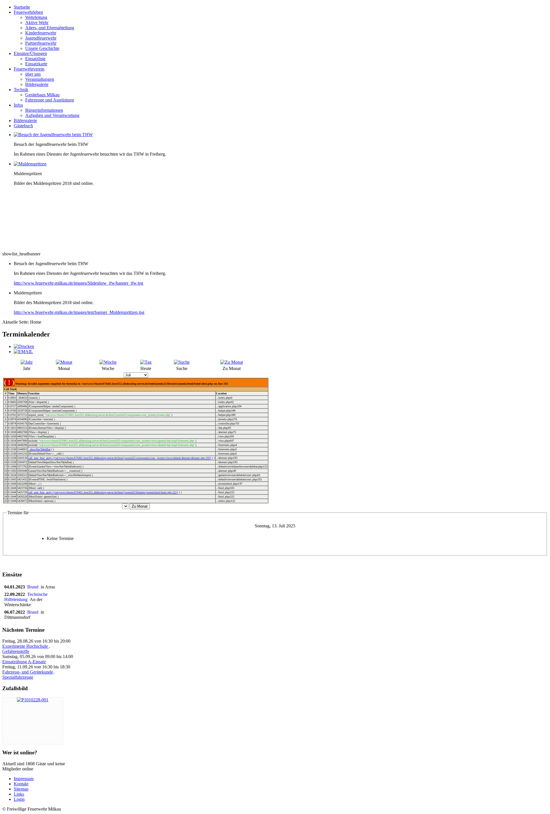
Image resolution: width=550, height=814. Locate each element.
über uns (33, 74)
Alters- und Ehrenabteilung (49, 27)
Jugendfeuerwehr (40, 38)
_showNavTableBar (39, 449)
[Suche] (182, 362)
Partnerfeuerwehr (40, 43)
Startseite (22, 7)
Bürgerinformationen (44, 110)
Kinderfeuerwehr (40, 32)
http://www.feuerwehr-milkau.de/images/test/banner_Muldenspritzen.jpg (79, 312)
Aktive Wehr (36, 22)
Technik (21, 89)
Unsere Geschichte (42, 48)
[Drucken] (24, 346)
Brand (34, 586)
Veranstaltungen (39, 79)
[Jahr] (27, 362)
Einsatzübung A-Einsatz (24, 661)
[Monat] (64, 362)
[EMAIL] (23, 351)
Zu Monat (140, 506)
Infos (18, 105)
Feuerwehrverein (29, 68)
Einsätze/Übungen (30, 53)
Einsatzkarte (36, 63)
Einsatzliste (35, 58)
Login (19, 799)
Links (19, 794)
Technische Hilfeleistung (26, 597)
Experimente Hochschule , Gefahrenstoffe (26, 649)
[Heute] (146, 362)
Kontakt (21, 783)
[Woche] (108, 362)
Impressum (24, 778)
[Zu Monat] (231, 362)
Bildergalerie (36, 84)
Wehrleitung (36, 17)
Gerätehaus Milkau (42, 94)
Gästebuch (23, 125)
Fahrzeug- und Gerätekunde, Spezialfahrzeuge (28, 675)
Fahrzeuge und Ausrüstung (49, 99)
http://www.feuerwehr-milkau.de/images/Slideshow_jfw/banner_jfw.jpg (78, 283)
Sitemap (21, 788)
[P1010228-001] (32, 699)
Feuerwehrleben (28, 12)
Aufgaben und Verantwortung (52, 115)
